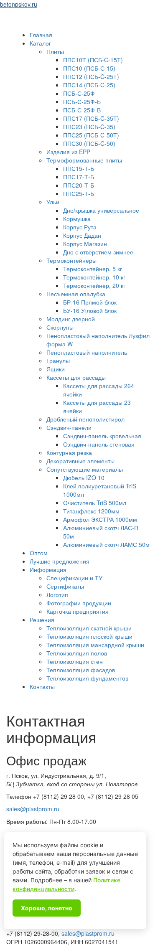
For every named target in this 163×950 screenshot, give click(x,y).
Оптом (39, 553)
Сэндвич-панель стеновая (99, 444)
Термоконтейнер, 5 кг (92, 268)
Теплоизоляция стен (74, 661)
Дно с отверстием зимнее (98, 252)
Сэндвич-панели (69, 427)
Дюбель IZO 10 (83, 477)
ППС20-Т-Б (78, 185)
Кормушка (77, 218)
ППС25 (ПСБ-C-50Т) (91, 135)
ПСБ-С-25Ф (79, 93)
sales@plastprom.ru (32, 809)
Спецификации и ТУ (74, 578)
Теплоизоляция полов (76, 653)
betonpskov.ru (18, 4)
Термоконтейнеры (71, 260)
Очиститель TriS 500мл (94, 502)
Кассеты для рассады (76, 377)
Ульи (52, 202)
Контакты (42, 686)
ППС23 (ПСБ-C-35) (89, 126)
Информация (48, 569)
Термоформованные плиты (84, 160)
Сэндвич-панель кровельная (102, 436)
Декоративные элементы (80, 461)
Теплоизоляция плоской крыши (89, 636)
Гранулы (58, 360)
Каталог (40, 43)
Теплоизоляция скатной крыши (89, 628)
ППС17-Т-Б (78, 177)
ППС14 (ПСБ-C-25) (89, 85)
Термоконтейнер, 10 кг (94, 277)
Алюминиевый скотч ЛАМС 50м (106, 544)
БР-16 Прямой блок (90, 302)
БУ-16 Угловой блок (90, 310)
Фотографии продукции (78, 603)
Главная (41, 34)
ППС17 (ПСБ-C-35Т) (91, 118)
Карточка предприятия (77, 611)
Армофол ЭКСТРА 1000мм (100, 519)
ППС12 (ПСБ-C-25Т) (91, 76)
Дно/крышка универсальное (101, 210)
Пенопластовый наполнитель (86, 352)
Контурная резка (69, 452)
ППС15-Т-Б (78, 168)
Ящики (55, 369)
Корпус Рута (80, 227)
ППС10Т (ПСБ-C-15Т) (93, 60)
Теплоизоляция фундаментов (87, 678)
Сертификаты (65, 586)
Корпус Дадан (82, 235)
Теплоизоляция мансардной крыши (95, 644)
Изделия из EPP (68, 151)
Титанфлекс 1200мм (91, 511)
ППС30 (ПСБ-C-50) (89, 143)
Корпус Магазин (85, 243)
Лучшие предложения (59, 561)
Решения (42, 619)
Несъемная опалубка (75, 294)
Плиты (55, 51)
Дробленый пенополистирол (85, 419)
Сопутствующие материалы (84, 469)
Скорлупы (60, 327)
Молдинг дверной (70, 319)
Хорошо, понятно (46, 908)
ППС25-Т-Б (78, 193)
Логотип (57, 594)
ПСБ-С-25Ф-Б (82, 101)
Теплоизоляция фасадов (80, 670)
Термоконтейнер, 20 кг (94, 285)
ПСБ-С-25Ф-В (82, 110)
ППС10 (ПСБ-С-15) (89, 68)
